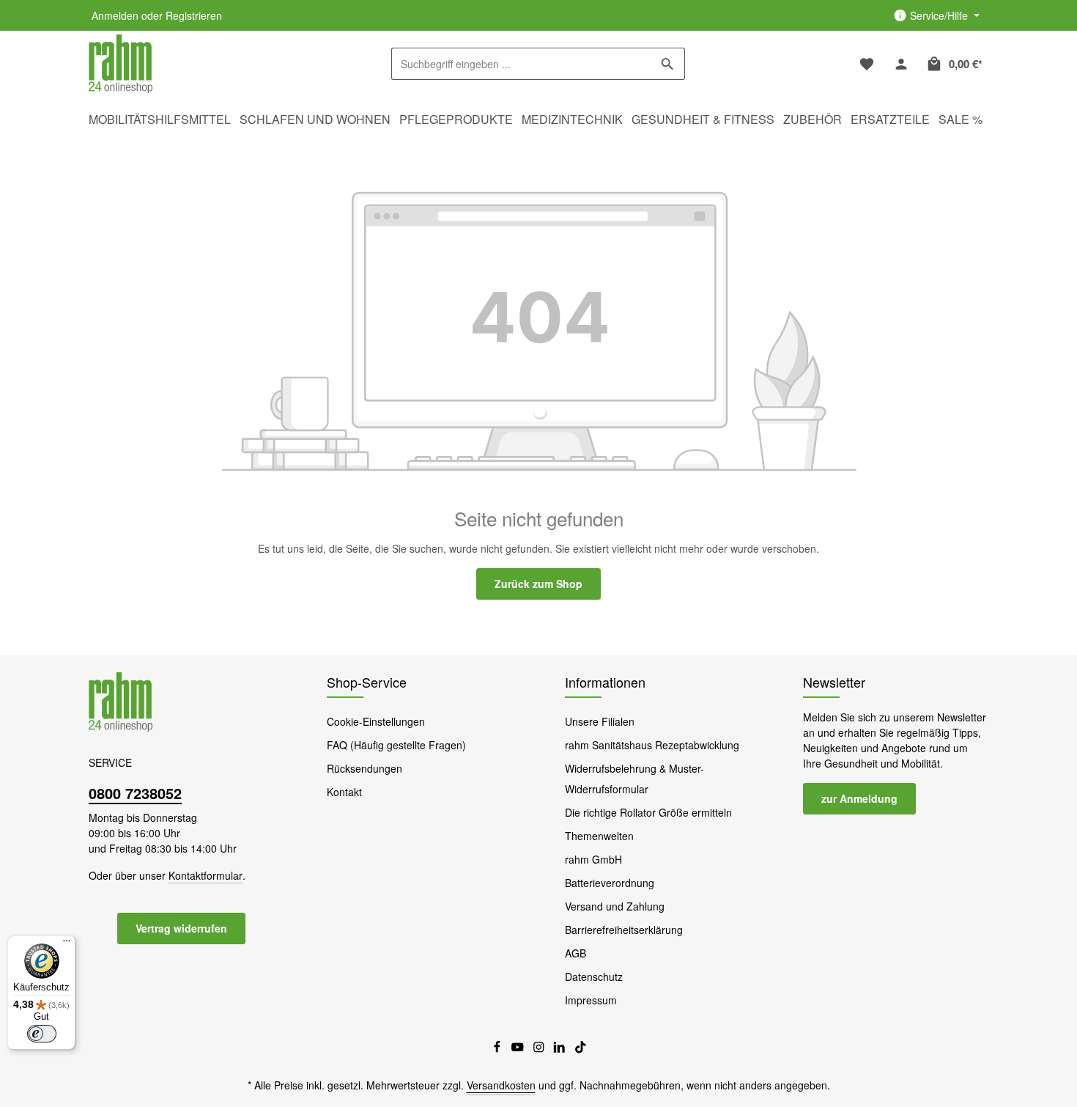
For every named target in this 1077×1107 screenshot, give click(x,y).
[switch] (41, 1033)
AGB (575, 953)
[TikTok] (580, 1049)
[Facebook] (498, 1049)
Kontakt (344, 791)
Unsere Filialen (599, 721)
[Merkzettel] (866, 64)
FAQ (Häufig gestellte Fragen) (396, 745)
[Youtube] (519, 1049)
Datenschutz (594, 976)
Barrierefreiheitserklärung (624, 929)
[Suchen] (668, 64)
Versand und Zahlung (615, 906)
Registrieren (194, 15)
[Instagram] (540, 1049)
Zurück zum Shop (538, 583)
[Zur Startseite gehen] (120, 64)
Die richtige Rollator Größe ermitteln (648, 812)
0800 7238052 (135, 792)
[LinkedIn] (561, 1049)
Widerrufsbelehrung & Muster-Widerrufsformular (634, 778)
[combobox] (521, 64)
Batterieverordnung (609, 882)
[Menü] (66, 944)
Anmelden (115, 15)
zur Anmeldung (859, 798)
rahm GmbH (593, 859)
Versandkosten (501, 1085)
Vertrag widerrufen (181, 928)
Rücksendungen (364, 768)
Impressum (591, 1000)
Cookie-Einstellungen (376, 721)
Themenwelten (599, 835)
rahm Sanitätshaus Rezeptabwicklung (652, 745)
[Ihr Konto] (901, 64)
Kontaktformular (206, 875)
